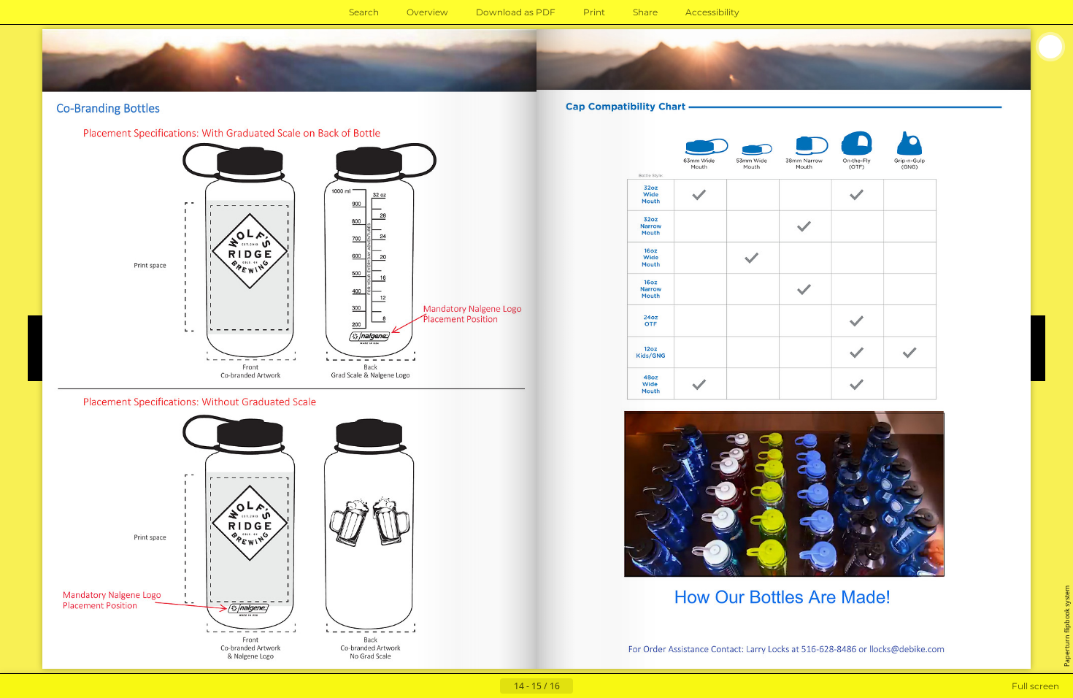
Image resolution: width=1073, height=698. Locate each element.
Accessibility (712, 12)
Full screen (1035, 685)
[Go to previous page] (488, 686)
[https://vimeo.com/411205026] (784, 494)
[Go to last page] (608, 686)
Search (364, 12)
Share (645, 12)
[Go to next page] (584, 686)
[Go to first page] (465, 686)
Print (594, 12)
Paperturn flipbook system (1067, 626)
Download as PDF (515, 12)
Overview (427, 12)
